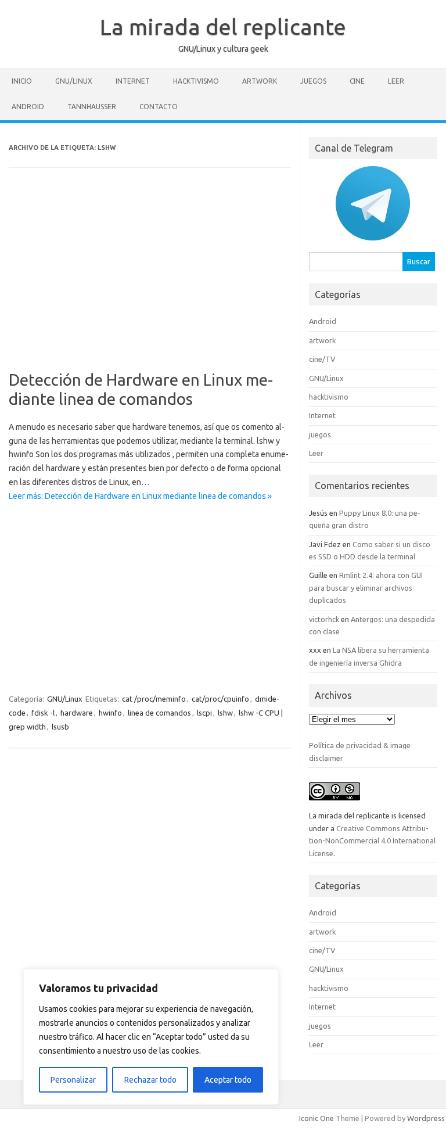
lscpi (204, 713)
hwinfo (110, 713)
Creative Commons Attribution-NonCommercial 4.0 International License (372, 840)
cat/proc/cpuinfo (220, 699)
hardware (76, 713)
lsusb (60, 727)
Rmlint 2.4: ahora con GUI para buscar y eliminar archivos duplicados (366, 587)
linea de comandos (159, 713)
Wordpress (426, 1118)
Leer (396, 81)
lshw (225, 713)
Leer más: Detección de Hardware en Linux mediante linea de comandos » (140, 496)
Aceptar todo (227, 1079)
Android (28, 106)
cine (357, 81)
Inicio (22, 81)
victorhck (324, 619)
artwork (259, 81)
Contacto (158, 106)
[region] (151, 1037)
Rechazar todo (150, 1079)
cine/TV (322, 359)
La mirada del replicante (223, 27)
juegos (313, 81)
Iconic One (316, 1118)
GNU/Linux (73, 81)
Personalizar (73, 1079)
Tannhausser (91, 106)
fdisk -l (43, 713)
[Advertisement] (149, 277)
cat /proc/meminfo (154, 699)
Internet (133, 81)
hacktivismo (196, 81)
